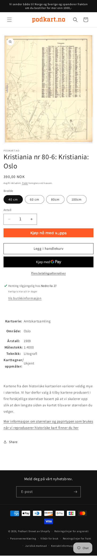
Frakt (25, 183)
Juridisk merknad (36, 545)
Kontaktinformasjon (63, 545)
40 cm (13, 199)
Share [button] (13, 442)
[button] (9, 20)
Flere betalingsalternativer (48, 273)
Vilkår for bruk (49, 538)
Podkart (23, 531)
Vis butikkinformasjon (25, 298)
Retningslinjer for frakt (77, 538)
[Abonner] (75, 491)
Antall (7, 210)
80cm (55, 199)
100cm (77, 199)
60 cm (34, 199)
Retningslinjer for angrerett (71, 531)
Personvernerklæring (23, 538)
